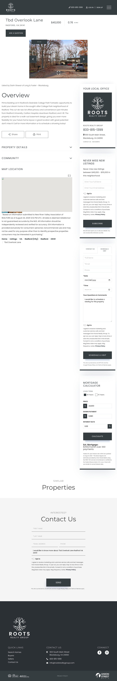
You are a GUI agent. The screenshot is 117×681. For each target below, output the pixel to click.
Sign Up (100, 7)
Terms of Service (103, 365)
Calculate (97, 436)
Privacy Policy (100, 215)
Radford (44, 239)
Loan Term (88, 391)
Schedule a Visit (105, 250)
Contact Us (87, 142)
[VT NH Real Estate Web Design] (102, 676)
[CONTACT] (16, 33)
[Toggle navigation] (109, 7)
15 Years (101, 395)
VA (21, 239)
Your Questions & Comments (95, 295)
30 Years (90, 395)
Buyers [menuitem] (11, 655)
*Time (85, 285)
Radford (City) (31, 239)
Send (58, 582)
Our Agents (96, 142)
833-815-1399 (77, 7)
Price (85, 401)
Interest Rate (89, 422)
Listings (13, 239)
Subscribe (97, 223)
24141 (53, 239)
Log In (90, 7)
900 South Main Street (59, 653)
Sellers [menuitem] (11, 659)
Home (4, 239)
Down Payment (90, 412)
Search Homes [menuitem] (14, 652)
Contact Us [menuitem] (13, 662)
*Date (85, 276)
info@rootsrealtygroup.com (62, 663)
